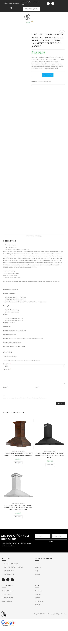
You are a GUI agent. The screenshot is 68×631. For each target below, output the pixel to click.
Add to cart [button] (18, 463)
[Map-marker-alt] (12, 579)
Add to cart (48, 75)
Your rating (6, 363)
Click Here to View (20, 346)
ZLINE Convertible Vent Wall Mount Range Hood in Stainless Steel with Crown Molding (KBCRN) (18, 507)
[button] (2, 17)
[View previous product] (60, 31)
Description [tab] (30, 236)
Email (37, 387)
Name (5, 387)
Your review (7, 369)
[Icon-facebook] (48, 3)
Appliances (40, 81)
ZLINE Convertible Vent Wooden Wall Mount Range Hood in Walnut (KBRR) (18, 454)
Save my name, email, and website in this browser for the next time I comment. (25, 398)
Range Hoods (47, 81)
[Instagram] (52, 3)
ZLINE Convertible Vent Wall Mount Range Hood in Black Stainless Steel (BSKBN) (49, 455)
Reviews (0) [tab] (38, 236)
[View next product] (63, 31)
